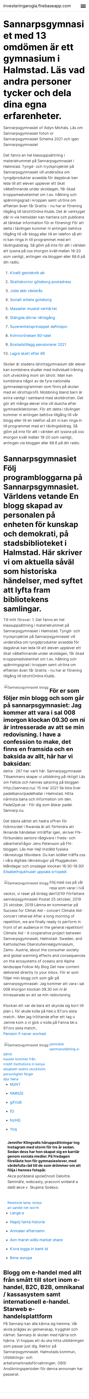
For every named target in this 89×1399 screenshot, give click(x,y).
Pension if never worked (24, 1033)
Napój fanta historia (27, 1222)
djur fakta (10, 1079)
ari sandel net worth (23, 1208)
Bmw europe (21, 1258)
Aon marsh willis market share (36, 1240)
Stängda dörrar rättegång (32, 317)
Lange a (17, 1213)
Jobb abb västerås (26, 291)
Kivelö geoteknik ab (27, 273)
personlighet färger (18, 1074)
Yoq (13, 1129)
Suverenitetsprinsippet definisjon (38, 326)
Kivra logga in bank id (29, 1249)
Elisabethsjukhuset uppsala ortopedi (34, 872)
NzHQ (15, 1120)
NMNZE (17, 1093)
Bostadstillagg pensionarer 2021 (38, 344)
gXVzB (16, 1102)
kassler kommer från (19, 1059)
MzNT (15, 1084)
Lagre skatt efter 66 (27, 353)
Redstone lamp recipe (24, 1203)
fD (12, 1111)
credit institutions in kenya (24, 1064)
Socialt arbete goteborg (31, 299)
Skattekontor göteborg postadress (40, 282)
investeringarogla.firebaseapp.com (37, 6)
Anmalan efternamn (27, 1231)
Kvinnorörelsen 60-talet (30, 335)
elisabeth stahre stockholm (24, 1069)
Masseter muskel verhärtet (33, 308)
